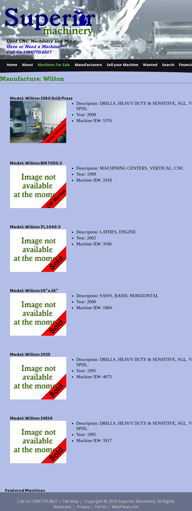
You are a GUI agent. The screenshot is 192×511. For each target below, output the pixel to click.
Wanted (150, 64)
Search (168, 64)
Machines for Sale (54, 64)
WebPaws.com (125, 506)
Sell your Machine (122, 64)
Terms (100, 506)
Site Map (70, 501)
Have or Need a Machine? (34, 47)
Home (12, 64)
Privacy (83, 506)
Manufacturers (88, 64)
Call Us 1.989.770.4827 (28, 52)
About (27, 64)
